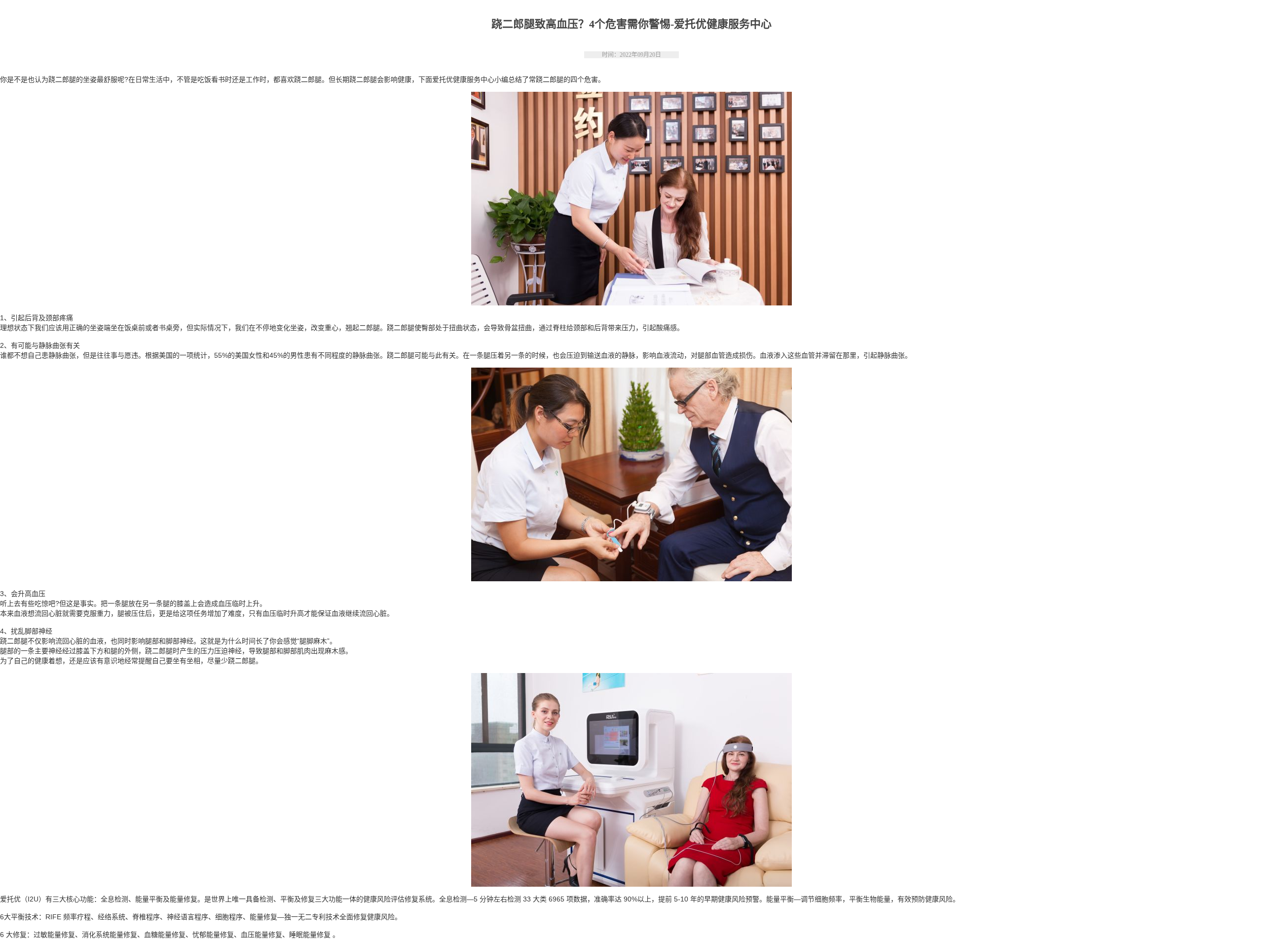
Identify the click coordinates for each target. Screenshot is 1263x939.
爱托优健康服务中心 (463, 79)
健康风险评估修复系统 (397, 899)
